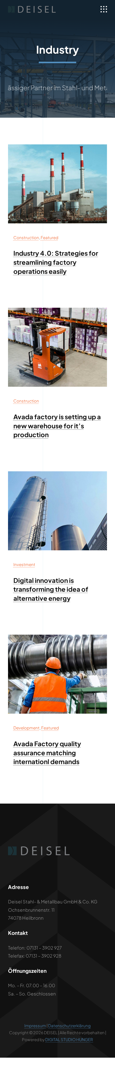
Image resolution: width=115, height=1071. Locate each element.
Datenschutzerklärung (69, 1025)
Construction (26, 237)
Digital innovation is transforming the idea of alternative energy (50, 589)
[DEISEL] (32, 8)
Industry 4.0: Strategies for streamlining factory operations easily (55, 262)
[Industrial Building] (57, 146)
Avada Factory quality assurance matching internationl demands (47, 752)
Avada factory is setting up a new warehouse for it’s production (57, 425)
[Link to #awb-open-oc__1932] (104, 9)
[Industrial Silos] (57, 473)
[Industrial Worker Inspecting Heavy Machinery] (57, 637)
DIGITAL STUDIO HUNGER (69, 1039)
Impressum (35, 1025)
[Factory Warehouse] (57, 310)
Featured (49, 237)
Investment (24, 564)
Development (26, 727)
